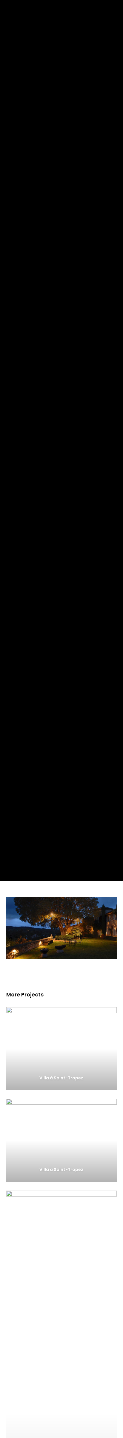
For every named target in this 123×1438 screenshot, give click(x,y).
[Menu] (114, 9)
